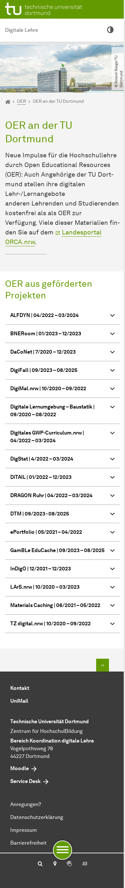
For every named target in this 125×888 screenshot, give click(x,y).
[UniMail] (84, 864)
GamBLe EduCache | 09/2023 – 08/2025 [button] (57, 550)
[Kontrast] (110, 30)
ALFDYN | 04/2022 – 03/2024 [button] (44, 315)
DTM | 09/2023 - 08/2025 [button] (39, 514)
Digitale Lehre (21, 30)
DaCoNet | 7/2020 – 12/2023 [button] (43, 352)
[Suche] (40, 864)
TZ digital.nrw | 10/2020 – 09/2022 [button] (50, 623)
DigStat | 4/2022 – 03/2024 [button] (41, 459)
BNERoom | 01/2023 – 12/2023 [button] (45, 333)
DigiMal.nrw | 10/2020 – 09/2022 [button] (48, 388)
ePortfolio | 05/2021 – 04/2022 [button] (46, 532)
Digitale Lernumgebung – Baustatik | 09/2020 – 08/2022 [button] (52, 411)
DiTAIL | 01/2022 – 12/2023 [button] (40, 477)
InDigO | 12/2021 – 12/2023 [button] (40, 569)
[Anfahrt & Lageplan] (55, 864)
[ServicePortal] (69, 864)
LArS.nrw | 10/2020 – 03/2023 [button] (44, 587)
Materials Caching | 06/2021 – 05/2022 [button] (55, 605)
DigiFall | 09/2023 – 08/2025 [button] (43, 370)
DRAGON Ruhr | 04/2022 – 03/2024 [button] (51, 495)
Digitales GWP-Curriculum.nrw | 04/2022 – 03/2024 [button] (47, 437)
